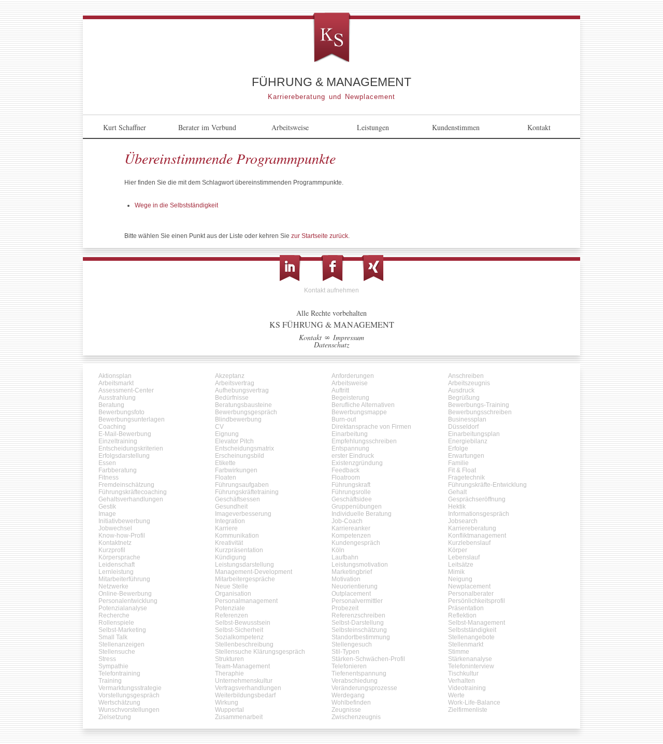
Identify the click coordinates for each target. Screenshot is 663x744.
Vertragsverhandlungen (248, 688)
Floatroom (346, 477)
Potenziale (230, 608)
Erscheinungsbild (239, 455)
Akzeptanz (229, 376)
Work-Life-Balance (474, 702)
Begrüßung (464, 397)
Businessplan (467, 419)
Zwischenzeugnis (356, 717)
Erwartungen (466, 455)
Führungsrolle (351, 492)
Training (110, 680)
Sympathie (113, 666)
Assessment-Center (126, 390)
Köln (338, 550)
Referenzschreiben (358, 615)
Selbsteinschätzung (359, 630)
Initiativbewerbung (124, 521)
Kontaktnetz (115, 542)
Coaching (112, 426)
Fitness (108, 477)
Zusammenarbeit (239, 717)
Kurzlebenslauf (469, 542)
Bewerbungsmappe (359, 412)
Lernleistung (116, 571)
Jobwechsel (115, 528)
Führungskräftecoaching (132, 492)
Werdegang (348, 695)
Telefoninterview (471, 666)
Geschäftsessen (237, 499)
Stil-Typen (345, 651)
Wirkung (226, 702)
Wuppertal (229, 709)
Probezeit (345, 608)
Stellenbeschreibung (244, 644)
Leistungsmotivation (360, 564)
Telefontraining (119, 673)
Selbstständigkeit (472, 630)
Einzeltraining (117, 441)
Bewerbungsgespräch (246, 412)
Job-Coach (347, 521)
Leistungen (373, 127)
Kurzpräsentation (239, 550)
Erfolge (458, 448)
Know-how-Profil (121, 535)
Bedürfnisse (232, 397)
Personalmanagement (246, 601)
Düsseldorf (463, 426)
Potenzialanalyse (122, 608)
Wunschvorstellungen (129, 709)
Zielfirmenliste (467, 709)
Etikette (225, 463)
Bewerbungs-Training (478, 405)
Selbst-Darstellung (358, 622)
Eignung (227, 434)
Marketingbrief (352, 571)
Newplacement (469, 586)
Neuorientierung (355, 586)
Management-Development (253, 571)
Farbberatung (117, 470)
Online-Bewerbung (125, 593)
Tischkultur (463, 673)
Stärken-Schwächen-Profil (368, 659)
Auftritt (340, 390)
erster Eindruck (353, 455)
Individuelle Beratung (362, 513)
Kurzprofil (111, 550)
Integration (230, 521)
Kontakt (539, 127)
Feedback (345, 470)
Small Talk (112, 637)
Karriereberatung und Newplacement (331, 96)
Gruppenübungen (357, 506)
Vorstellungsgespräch (129, 695)
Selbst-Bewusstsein (242, 622)
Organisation (233, 593)
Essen (107, 463)
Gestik (107, 506)
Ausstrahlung (117, 397)
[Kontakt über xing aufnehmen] (372, 268)
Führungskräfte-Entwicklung (487, 484)
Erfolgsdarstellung (124, 455)
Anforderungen (353, 376)
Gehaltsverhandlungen (130, 499)
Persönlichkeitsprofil (476, 601)
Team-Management (242, 666)
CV (219, 426)
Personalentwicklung (127, 601)
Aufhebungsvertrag (242, 390)
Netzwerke (113, 586)
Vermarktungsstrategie (130, 688)
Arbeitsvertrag (234, 383)
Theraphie (229, 673)
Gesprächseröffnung (477, 499)
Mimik (456, 571)
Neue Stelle (231, 586)
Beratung (111, 405)
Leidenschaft (116, 564)
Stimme (458, 651)
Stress (107, 659)
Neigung (460, 579)
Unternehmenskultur (243, 680)
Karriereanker (351, 528)
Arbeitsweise (290, 127)
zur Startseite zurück (319, 236)
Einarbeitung (350, 434)
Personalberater (471, 593)
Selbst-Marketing (122, 630)
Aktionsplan (115, 376)
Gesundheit (231, 506)
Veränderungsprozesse (364, 688)
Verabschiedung (355, 680)
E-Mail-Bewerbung (124, 434)
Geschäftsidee (352, 499)
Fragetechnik (466, 477)
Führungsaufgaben (242, 484)
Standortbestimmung (361, 637)
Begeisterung (350, 397)
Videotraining (467, 688)
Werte (456, 695)
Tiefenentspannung (359, 673)
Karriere (226, 528)
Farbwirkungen (236, 470)
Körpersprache (119, 557)
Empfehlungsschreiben (364, 441)
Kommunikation (237, 535)
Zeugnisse (346, 709)
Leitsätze (460, 564)
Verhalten (461, 680)
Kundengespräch (356, 542)
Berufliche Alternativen (363, 405)
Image (107, 513)
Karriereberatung (472, 528)
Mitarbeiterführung (124, 579)
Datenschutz (331, 344)
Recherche (113, 615)
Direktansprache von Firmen (371, 426)
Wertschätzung (119, 702)
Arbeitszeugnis (469, 383)
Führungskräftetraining (247, 492)
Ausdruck (461, 390)
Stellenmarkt (465, 644)
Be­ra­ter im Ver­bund (207, 127)
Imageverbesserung (243, 513)
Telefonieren (349, 666)
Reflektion (462, 615)
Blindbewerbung (238, 419)
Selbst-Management (476, 622)
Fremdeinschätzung (126, 484)
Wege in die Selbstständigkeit (176, 205)
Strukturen (229, 659)
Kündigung (230, 557)
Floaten (225, 477)
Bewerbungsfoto (121, 412)
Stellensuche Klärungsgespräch (260, 651)
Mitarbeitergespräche (245, 579)
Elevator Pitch (234, 441)
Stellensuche (116, 651)
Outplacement (351, 593)
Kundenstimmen (456, 127)
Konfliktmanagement (477, 535)
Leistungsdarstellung (244, 564)
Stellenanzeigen (121, 644)
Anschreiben (466, 376)
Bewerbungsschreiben (480, 412)
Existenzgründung (357, 463)
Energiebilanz (467, 441)
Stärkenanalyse (470, 659)
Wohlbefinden (351, 702)
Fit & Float (462, 470)
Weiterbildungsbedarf (245, 695)
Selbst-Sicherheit (239, 630)
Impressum (348, 337)
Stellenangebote (471, 637)
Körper (457, 550)
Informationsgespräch (478, 513)
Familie (458, 463)
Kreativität (229, 542)
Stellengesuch (352, 644)
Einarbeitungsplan (474, 434)
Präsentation (466, 608)
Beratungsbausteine (243, 405)
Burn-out (344, 419)
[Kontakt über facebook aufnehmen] (332, 268)
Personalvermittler (357, 601)
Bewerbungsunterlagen (131, 419)
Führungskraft (351, 484)
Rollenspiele (116, 622)
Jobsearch (463, 521)
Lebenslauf (464, 557)
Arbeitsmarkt (116, 383)
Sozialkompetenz (239, 637)
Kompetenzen (351, 535)
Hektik (457, 506)
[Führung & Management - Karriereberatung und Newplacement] (331, 38)
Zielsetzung (114, 717)
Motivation (346, 579)
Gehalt (457, 492)
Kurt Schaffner (124, 127)
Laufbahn (345, 557)
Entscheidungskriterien (130, 448)
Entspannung (350, 448)
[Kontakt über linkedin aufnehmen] (290, 268)
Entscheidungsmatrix (244, 448)
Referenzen (231, 615)
